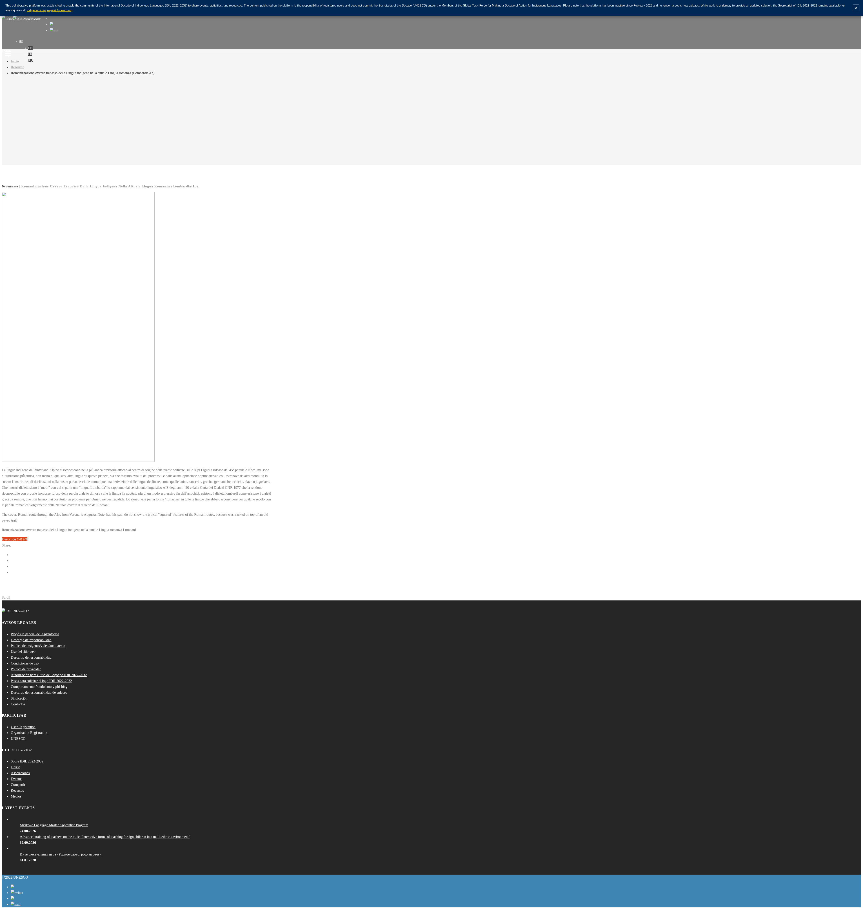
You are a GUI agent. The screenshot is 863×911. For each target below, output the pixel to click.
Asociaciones (20, 773)
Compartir (18, 785)
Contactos (18, 704)
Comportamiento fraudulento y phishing (39, 687)
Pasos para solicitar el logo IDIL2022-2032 (41, 681)
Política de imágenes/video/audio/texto (38, 646)
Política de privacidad (26, 669)
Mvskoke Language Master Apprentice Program (54, 825)
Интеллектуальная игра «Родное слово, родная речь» (60, 854)
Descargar (14, 539)
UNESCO (18, 738)
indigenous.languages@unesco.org (49, 10)
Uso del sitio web (23, 651)
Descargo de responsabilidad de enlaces (39, 692)
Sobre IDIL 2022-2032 (27, 761)
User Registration (23, 727)
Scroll (6, 597)
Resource (17, 67)
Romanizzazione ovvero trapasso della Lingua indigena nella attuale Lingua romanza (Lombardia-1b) (109, 186)
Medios (16, 796)
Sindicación (19, 698)
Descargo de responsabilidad (31, 640)
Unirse (15, 767)
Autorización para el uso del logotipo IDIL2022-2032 (49, 675)
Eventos (16, 779)
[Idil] (8, 455)
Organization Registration (29, 733)
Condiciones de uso (25, 663)
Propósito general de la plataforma (35, 634)
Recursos (17, 790)
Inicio (15, 61)
